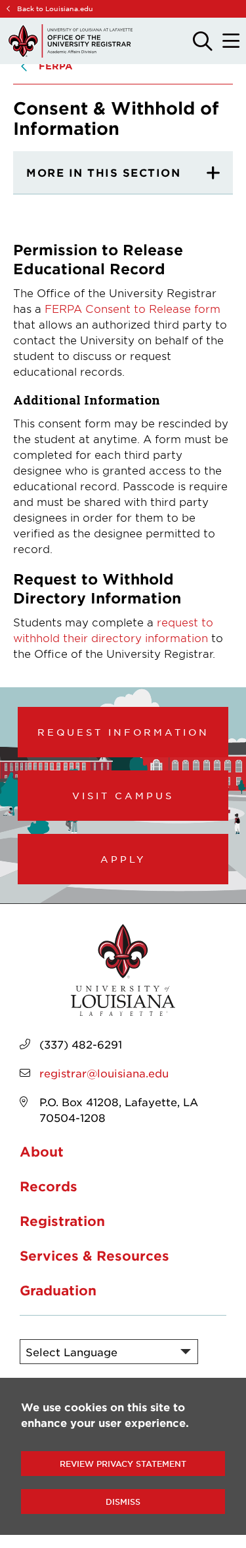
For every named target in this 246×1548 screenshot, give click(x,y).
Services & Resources (94, 1255)
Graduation (58, 1290)
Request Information (123, 732)
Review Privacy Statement (123, 1463)
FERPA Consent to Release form (132, 308)
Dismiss (123, 1501)
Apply (123, 859)
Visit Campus (123, 795)
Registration (62, 1221)
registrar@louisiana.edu (104, 1072)
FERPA (56, 65)
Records (48, 1186)
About (42, 1151)
